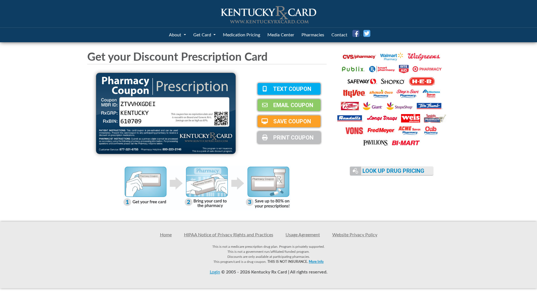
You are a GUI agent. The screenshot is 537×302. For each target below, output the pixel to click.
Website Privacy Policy (354, 235)
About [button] (175, 35)
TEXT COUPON (291, 89)
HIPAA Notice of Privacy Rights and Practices (228, 235)
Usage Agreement (303, 235)
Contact (339, 35)
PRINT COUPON (293, 137)
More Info (316, 261)
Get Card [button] (202, 35)
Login (215, 272)
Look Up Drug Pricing (392, 170)
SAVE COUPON (291, 121)
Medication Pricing (241, 35)
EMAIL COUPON (292, 105)
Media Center (280, 35)
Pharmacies (313, 35)
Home (166, 235)
